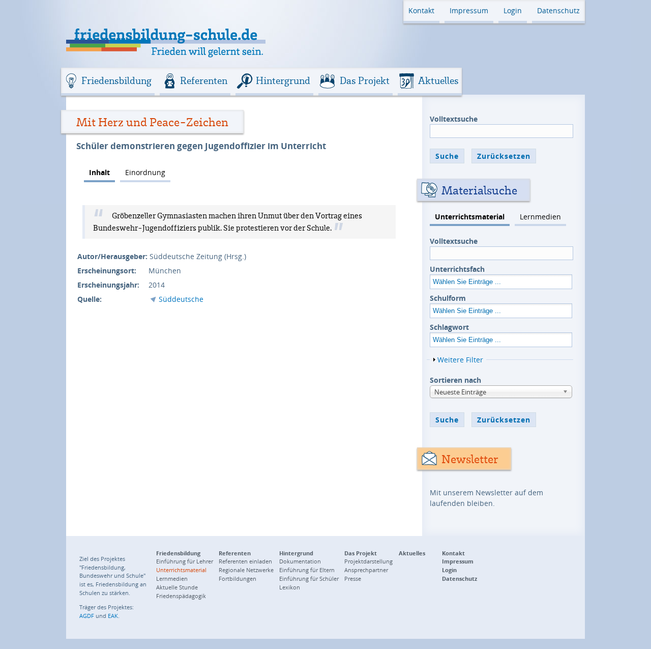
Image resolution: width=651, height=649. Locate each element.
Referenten (203, 80)
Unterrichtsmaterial (470, 216)
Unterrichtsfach (457, 269)
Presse (352, 578)
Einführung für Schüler (309, 578)
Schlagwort (449, 327)
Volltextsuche (454, 119)
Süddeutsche (181, 299)
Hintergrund (283, 80)
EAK (113, 615)
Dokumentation (300, 561)
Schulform (448, 298)
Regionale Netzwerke (246, 570)
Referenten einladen (245, 561)
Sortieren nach (455, 380)
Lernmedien (540, 216)
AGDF (86, 615)
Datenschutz (558, 10)
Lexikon (289, 587)
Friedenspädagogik (181, 596)
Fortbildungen (237, 578)
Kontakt (421, 10)
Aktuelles (438, 80)
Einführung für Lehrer (184, 561)
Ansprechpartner (366, 570)
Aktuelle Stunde (177, 587)
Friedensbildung (116, 80)
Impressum (469, 10)
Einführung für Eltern (307, 570)
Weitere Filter (460, 359)
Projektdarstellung (368, 561)
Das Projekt (365, 80)
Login (513, 10)
